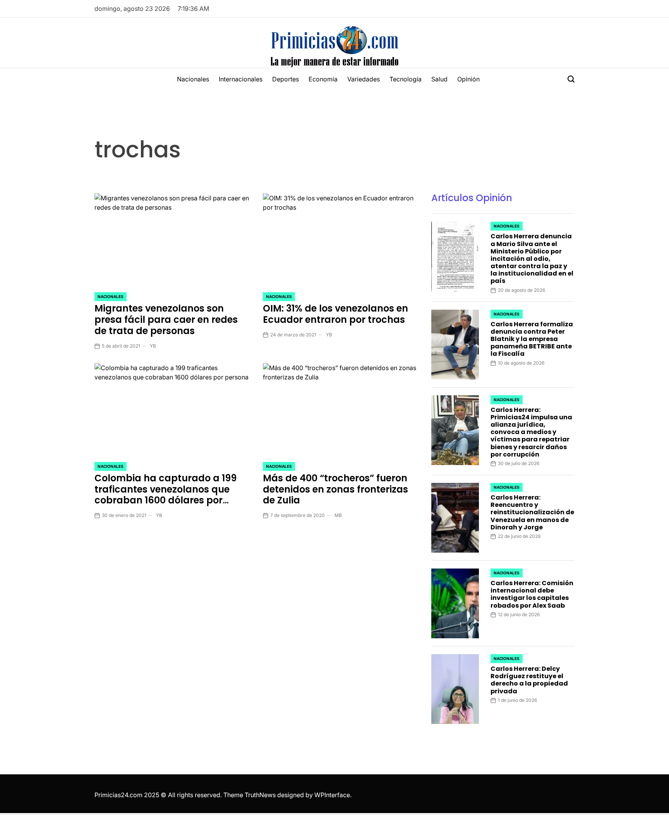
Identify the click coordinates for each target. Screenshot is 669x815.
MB (338, 515)
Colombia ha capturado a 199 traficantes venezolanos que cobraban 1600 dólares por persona (165, 495)
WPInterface (332, 795)
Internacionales (240, 79)
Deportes (285, 79)
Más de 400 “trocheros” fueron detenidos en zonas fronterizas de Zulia (335, 489)
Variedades (363, 79)
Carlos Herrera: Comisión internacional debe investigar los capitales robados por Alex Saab (532, 594)
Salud (439, 79)
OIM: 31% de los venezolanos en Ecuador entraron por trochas (335, 314)
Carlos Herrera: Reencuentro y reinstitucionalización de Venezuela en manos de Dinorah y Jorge (532, 512)
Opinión (468, 79)
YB (153, 346)
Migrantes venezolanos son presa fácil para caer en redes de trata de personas (166, 319)
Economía (323, 79)
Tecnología (405, 79)
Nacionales (193, 79)
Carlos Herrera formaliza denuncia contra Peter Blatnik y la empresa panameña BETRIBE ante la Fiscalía (532, 339)
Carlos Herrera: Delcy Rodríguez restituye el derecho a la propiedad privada (529, 680)
